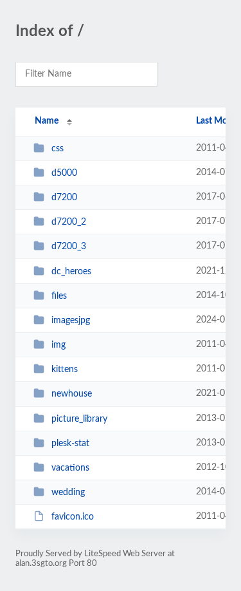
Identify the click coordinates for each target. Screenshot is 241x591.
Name (46, 121)
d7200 (64, 197)
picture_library (79, 419)
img (58, 345)
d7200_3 (68, 246)
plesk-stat (70, 443)
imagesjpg (70, 320)
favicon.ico (72, 516)
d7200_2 (68, 222)
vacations (70, 468)
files (59, 296)
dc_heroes (71, 271)
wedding (68, 492)
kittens (64, 369)
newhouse (71, 394)
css (57, 148)
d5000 (64, 173)
